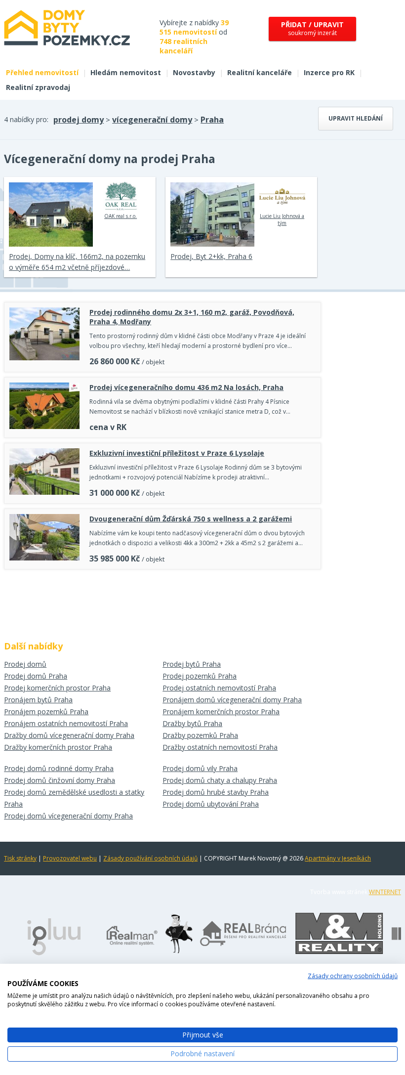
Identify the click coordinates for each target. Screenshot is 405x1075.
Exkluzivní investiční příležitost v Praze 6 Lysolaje (176, 453)
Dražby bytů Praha (192, 723)
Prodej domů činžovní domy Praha (59, 780)
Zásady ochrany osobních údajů (353, 976)
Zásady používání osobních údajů (150, 858)
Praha (212, 119)
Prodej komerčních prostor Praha (57, 687)
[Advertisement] (162, 601)
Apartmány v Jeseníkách (338, 858)
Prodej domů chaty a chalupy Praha (219, 780)
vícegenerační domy (152, 119)
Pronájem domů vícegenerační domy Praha (232, 699)
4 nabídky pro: (26, 119)
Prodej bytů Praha (191, 664)
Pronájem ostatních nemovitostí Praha (66, 723)
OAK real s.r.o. (120, 216)
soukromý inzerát (312, 28)
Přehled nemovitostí (42, 72)
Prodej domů (25, 664)
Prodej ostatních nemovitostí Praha (219, 687)
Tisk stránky (20, 858)
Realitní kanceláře (259, 72)
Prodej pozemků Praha (199, 676)
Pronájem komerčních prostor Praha (221, 711)
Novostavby (194, 72)
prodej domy (78, 119)
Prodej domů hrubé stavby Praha (215, 792)
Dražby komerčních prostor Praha (58, 747)
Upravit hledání (355, 118)
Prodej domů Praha (35, 676)
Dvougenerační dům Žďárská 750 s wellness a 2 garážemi (190, 518)
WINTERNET (385, 892)
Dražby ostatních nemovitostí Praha (220, 747)
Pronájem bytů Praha (38, 699)
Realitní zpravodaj (38, 87)
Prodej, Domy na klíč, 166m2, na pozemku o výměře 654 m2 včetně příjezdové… (77, 262)
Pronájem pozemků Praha (46, 711)
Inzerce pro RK (329, 72)
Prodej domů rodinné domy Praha (59, 768)
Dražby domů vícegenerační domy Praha (69, 735)
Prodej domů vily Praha (200, 768)
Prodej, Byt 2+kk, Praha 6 (211, 256)
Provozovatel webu (70, 858)
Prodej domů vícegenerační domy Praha (68, 815)
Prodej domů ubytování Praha (210, 804)
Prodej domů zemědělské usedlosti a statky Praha (74, 798)
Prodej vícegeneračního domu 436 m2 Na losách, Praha (186, 387)
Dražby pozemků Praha (200, 735)
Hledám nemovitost (125, 72)
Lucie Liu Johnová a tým (282, 219)
